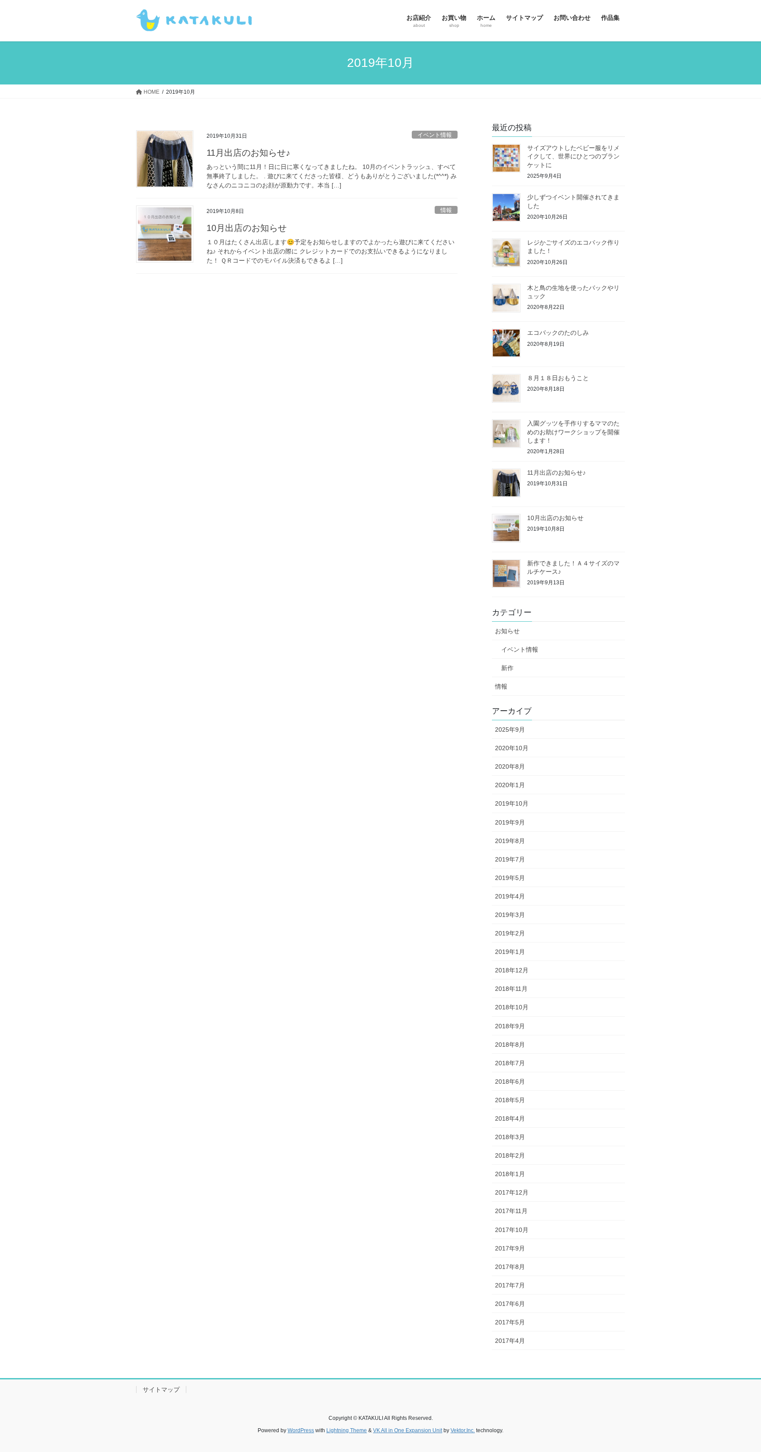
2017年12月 (511, 1192)
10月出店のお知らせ (247, 228)
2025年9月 (510, 729)
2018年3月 (510, 1136)
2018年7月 (510, 1063)
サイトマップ (161, 1389)
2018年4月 (510, 1118)
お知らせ (507, 630)
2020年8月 (510, 766)
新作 (507, 667)
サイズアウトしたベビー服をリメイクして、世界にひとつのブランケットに (573, 156)
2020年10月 (511, 748)
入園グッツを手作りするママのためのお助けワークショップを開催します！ (573, 432)
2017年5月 (510, 1322)
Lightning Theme (346, 1430)
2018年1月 (510, 1173)
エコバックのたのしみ (558, 332)
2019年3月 (510, 914)
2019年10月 (511, 803)
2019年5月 (510, 877)
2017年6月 (510, 1303)
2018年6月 (510, 1081)
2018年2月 (510, 1155)
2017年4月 (510, 1340)
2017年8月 (510, 1266)
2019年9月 (510, 822)
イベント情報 (434, 135)
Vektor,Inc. (463, 1430)
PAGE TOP (735, 1400)
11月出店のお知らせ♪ (248, 153)
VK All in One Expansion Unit (407, 1430)
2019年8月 (510, 840)
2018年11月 (511, 988)
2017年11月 (511, 1210)
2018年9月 (510, 1026)
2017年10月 (511, 1229)
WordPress (301, 1430)
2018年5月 (510, 1100)
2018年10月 (511, 1007)
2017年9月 (510, 1248)
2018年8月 (510, 1044)
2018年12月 (511, 970)
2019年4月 (510, 896)
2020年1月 (510, 784)
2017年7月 (510, 1285)
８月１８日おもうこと (558, 377)
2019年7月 (510, 859)
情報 (446, 210)
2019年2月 (510, 933)
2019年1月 (510, 951)
